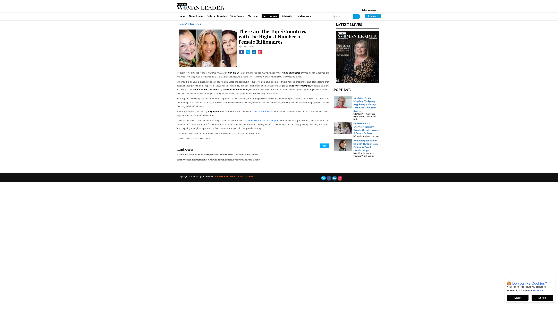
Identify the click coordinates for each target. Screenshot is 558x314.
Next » (325, 145)
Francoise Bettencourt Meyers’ (263, 120)
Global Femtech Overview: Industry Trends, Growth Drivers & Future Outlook (365, 128)
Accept (517, 297)
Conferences (303, 16)
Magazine (253, 16)
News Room (196, 16)
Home (181, 16)
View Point (236, 16)
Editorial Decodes (216, 16)
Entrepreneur (270, 16)
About (250, 176)
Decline (542, 297)
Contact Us (242, 176)
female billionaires (263, 111)
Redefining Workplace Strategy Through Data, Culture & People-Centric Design (365, 145)
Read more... (539, 290)
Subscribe (287, 16)
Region (372, 16)
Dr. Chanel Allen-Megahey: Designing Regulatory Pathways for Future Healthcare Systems (365, 104)
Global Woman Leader (225, 176)
